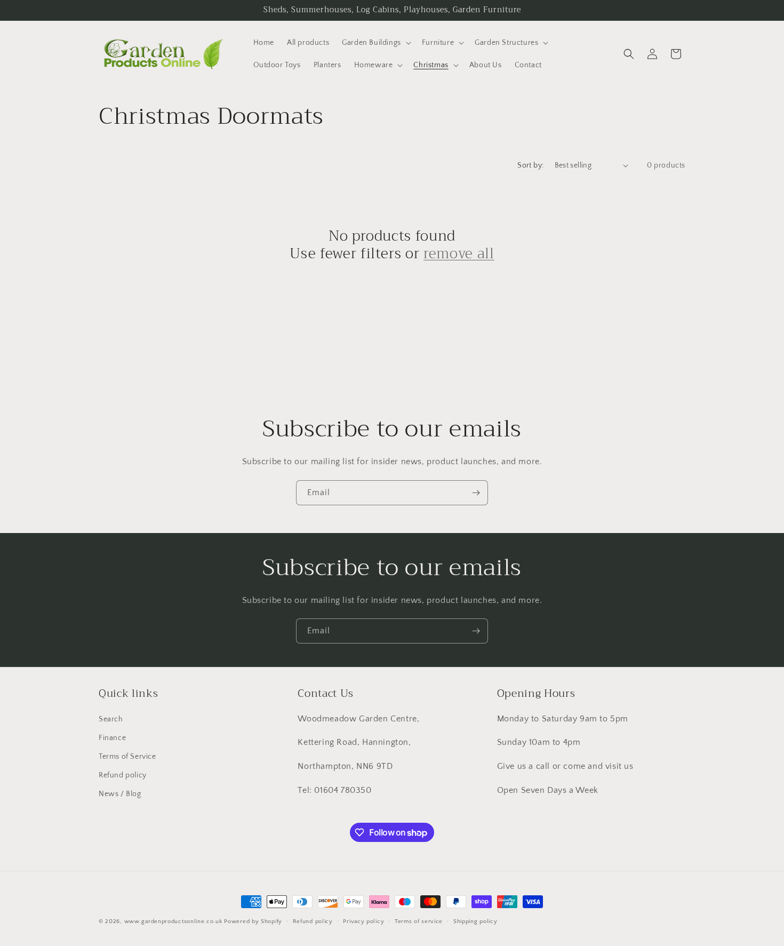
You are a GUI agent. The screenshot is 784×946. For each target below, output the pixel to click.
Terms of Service (127, 756)
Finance (112, 738)
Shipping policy (475, 921)
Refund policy (123, 775)
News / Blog (120, 794)
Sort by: (530, 165)
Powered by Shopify (253, 921)
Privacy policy (363, 921)
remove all (458, 254)
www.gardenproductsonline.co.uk (173, 921)
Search (111, 719)
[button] (375, 42)
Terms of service (419, 921)
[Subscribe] (475, 492)
